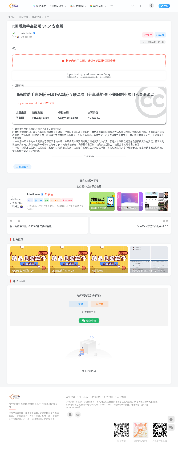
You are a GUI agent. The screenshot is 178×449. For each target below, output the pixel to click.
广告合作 (108, 396)
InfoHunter (26, 33)
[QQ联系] (171, 419)
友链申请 (70, 396)
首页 (12, 17)
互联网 (20, 118)
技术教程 (78, 6)
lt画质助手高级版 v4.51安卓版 (37, 26)
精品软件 (98, 6)
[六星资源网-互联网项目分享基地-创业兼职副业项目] (16, 396)
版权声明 (95, 396)
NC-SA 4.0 (94, 118)
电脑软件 (36, 17)
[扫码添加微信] (171, 427)
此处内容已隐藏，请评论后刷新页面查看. (90, 61)
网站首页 (40, 6)
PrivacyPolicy (40, 118)
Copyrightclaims (68, 118)
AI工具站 (83, 396)
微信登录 (91, 320)
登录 (80, 304)
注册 (101, 304)
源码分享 (58, 6)
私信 (161, 35)
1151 (39, 200)
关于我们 (121, 396)
